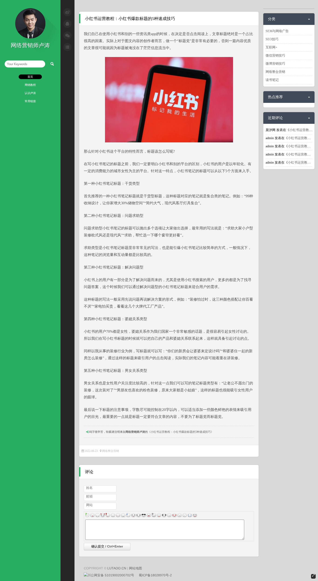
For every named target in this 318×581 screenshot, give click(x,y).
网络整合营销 (110, 451)
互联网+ (271, 47)
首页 (30, 76)
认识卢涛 (30, 93)
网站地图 (135, 568)
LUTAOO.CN (116, 568)
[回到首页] (30, 37)
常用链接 (30, 101)
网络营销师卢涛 (135, 431)
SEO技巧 (272, 39)
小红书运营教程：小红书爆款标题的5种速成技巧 (130, 18)
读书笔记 (272, 80)
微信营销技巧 (275, 55)
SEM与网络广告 (277, 31)
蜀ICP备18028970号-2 (155, 575)
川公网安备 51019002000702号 (111, 575)
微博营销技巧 (275, 63)
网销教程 (30, 85)
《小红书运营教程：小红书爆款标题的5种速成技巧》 (180, 431)
